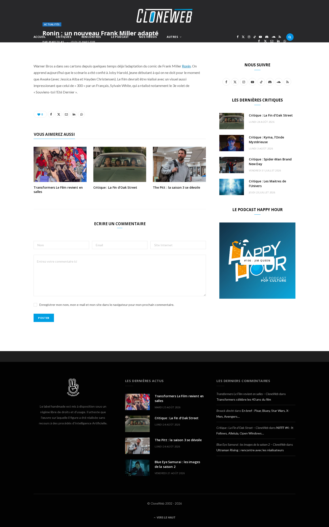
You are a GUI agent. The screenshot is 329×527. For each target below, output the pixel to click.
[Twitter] (265, 41)
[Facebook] (259, 41)
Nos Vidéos (148, 37)
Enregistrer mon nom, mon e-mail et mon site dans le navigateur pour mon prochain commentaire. (106, 305)
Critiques (63, 37)
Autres (172, 37)
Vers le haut (165, 517)
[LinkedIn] (278, 41)
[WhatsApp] (285, 41)
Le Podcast (120, 37)
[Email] (272, 41)
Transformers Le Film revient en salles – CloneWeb (247, 394)
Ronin (186, 66)
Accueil (40, 37)
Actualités (52, 24)
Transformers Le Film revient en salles (58, 189)
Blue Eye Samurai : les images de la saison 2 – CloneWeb (251, 444)
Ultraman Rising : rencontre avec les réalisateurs (250, 450)
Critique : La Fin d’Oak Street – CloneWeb (242, 428)
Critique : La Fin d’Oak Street (115, 187)
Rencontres (91, 37)
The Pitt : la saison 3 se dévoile (176, 187)
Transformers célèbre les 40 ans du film (243, 399)
